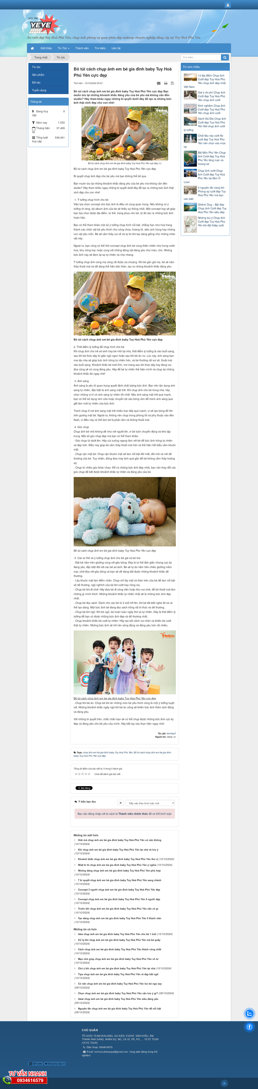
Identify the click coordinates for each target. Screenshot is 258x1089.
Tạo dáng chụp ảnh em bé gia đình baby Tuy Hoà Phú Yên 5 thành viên (119, 918)
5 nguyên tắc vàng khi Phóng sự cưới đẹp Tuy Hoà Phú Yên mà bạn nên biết (205, 193)
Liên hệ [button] (116, 48)
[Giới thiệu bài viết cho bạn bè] (159, 83)
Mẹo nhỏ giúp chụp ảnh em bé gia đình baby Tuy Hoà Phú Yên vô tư (118, 959)
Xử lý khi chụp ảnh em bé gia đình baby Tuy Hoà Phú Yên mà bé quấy (119, 940)
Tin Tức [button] (63, 48)
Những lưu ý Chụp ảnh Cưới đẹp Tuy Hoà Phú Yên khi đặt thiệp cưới (211, 221)
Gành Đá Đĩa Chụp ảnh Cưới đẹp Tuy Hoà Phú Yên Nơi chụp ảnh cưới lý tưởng (205, 124)
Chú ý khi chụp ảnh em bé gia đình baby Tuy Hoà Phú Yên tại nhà (116, 968)
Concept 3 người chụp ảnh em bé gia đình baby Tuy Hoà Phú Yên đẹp (119, 889)
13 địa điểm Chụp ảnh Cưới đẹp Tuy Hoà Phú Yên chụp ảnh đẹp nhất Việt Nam (205, 81)
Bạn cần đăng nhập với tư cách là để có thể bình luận (125, 814)
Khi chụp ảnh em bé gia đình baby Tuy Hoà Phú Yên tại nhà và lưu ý (118, 849)
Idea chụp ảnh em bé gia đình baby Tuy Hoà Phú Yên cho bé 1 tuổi (117, 934)
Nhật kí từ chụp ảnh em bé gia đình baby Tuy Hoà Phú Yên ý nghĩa (117, 865)
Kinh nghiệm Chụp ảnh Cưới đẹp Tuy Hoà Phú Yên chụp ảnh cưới (211, 109)
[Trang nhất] (33, 48)
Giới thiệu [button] (46, 48)
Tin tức (36, 67)
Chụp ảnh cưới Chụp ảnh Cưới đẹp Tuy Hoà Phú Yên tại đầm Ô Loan (204, 176)
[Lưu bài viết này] (173, 83)
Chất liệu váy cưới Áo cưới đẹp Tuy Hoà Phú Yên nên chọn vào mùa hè (205, 141)
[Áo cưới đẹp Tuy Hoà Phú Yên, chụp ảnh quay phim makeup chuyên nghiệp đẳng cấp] (43, 24)
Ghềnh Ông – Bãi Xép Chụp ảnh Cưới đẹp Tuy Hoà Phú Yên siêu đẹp (212, 208)
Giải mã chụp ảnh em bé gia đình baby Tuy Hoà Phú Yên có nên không (119, 840)
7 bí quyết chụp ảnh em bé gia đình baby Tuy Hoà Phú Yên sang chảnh (119, 880)
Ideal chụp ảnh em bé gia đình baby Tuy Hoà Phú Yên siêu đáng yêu (118, 999)
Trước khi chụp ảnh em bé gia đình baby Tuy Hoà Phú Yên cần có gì (118, 908)
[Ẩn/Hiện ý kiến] (120, 803)
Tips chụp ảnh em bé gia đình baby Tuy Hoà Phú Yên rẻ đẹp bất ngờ (118, 974)
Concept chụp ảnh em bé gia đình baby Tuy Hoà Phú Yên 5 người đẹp (119, 899)
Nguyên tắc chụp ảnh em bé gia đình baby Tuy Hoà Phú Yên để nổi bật (119, 1008)
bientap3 (171, 733)
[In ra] (166, 83)
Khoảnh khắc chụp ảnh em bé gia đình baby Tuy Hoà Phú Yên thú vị (118, 859)
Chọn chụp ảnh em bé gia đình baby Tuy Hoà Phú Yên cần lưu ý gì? (118, 993)
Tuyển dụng (39, 90)
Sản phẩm (38, 75)
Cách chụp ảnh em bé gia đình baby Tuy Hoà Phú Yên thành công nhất (119, 949)
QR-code (37, 1063)
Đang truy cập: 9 (56, 1063)
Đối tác (36, 82)
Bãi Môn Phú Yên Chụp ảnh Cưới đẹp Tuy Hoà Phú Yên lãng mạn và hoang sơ (212, 158)
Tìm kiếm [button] (100, 48)
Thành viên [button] (82, 48)
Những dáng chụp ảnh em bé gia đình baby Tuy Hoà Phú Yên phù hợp (119, 870)
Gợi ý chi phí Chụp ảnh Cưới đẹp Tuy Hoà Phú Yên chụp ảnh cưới (211, 96)
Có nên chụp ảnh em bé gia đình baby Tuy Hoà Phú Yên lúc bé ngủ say (120, 983)
